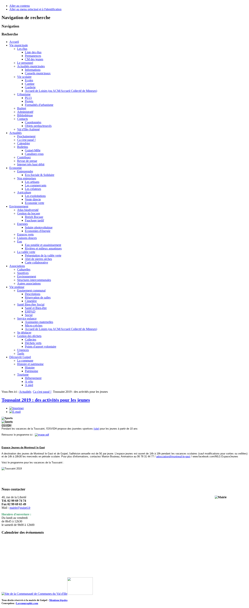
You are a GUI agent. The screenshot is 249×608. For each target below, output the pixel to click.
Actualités (25, 391)
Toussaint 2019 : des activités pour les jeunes (46, 399)
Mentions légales (58, 600)
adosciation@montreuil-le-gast (173, 456)
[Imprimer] (16, 408)
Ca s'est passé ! (42, 391)
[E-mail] (15, 411)
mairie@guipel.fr (20, 507)
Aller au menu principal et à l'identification (35, 9)
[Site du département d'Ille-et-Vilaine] (80, 593)
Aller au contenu (19, 5)
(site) (96, 428)
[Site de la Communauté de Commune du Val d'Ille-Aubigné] (34, 593)
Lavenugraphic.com (27, 603)
